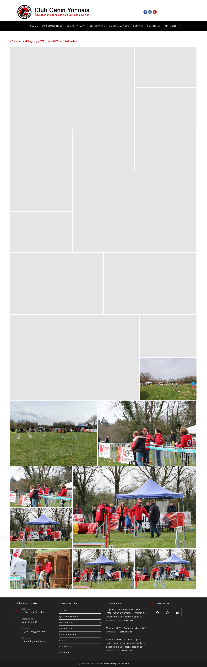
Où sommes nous (68, 634)
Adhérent (64, 652)
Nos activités (66, 622)
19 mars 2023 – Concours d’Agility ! (126, 628)
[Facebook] (157, 612)
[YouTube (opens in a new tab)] (155, 12)
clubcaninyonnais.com (34, 641)
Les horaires (65, 628)
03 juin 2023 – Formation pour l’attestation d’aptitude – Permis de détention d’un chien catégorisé (126, 613)
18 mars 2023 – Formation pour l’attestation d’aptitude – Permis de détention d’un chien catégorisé (126, 643)
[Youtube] (177, 612)
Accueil (63, 610)
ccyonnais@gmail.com (34, 631)
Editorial (125, 663)
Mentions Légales (112, 663)
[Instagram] (167, 612)
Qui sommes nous (68, 616)
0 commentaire (126, 620)
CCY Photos (65, 646)
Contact (63, 640)
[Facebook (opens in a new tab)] (145, 12)
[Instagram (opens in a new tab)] (150, 12)
